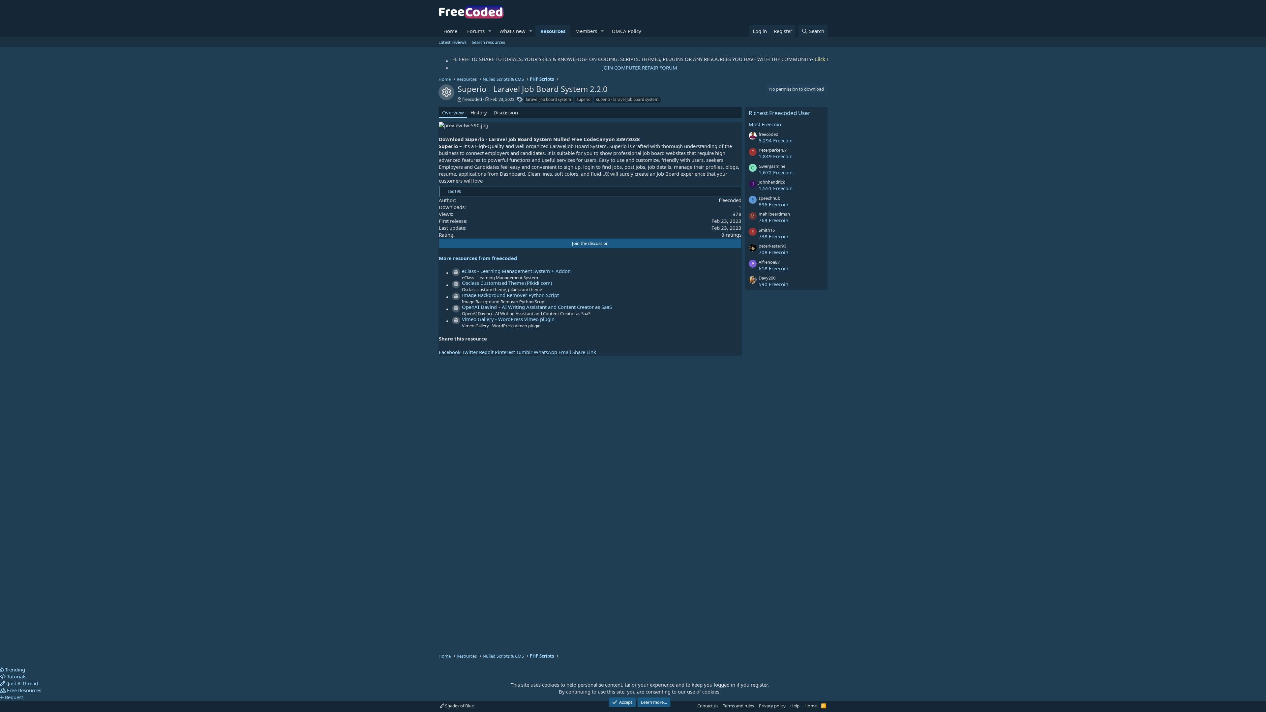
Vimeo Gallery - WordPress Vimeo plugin (508, 319)
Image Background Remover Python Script (510, 295)
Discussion (506, 112)
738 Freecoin (773, 236)
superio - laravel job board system (627, 99)
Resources (552, 31)
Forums (476, 31)
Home (450, 31)
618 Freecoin (773, 268)
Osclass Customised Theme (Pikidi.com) (507, 283)
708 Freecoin (773, 252)
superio (583, 99)
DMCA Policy (626, 31)
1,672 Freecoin (776, 172)
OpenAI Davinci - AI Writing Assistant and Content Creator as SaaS (537, 307)
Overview (453, 112)
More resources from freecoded (478, 258)
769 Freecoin (773, 220)
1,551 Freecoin (776, 188)
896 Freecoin (773, 204)
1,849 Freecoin (776, 156)
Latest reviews (452, 42)
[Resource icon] (456, 272)
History (478, 112)
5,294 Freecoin (776, 140)
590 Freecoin (773, 284)
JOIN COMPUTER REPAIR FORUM (639, 67)
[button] (490, 31)
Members (586, 31)
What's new (512, 31)
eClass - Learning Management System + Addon (516, 271)
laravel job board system (548, 99)
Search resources (488, 42)
